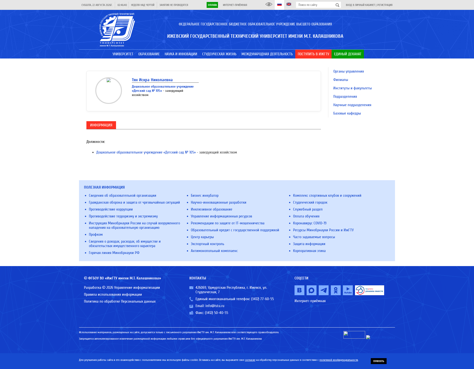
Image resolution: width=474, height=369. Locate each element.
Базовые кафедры (347, 113)
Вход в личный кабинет (360, 5)
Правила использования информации (113, 294)
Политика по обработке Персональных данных (120, 301)
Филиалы (340, 80)
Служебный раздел (308, 209)
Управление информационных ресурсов (221, 216)
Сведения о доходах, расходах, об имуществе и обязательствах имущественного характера (125, 243)
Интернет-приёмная (235, 5)
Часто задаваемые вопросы (314, 237)
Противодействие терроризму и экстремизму (123, 216)
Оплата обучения (306, 216)
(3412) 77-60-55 (262, 299)
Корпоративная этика (309, 251)
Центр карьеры (202, 237)
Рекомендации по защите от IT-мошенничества (227, 223)
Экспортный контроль (207, 244)
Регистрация (385, 5)
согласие (250, 360)
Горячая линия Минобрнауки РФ (114, 253)
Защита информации (309, 244)
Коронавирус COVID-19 (309, 223)
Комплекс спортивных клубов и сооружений (327, 195)
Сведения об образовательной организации (122, 195)
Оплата (212, 5)
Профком (96, 234)
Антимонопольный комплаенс (214, 251)
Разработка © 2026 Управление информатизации (122, 287)
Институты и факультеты (352, 88)
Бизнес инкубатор (204, 195)
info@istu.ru (214, 306)
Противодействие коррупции (111, 209)
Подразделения (345, 96)
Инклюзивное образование (211, 209)
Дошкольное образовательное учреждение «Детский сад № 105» (146, 152)
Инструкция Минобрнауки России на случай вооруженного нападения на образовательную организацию (134, 225)
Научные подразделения (352, 105)
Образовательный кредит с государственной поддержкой (235, 230)
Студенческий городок (310, 202)
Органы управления (348, 71)
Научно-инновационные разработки (218, 202)
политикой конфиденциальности (338, 360)
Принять (378, 361)
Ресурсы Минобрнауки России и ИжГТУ (323, 230)
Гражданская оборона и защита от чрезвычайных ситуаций (134, 202)
